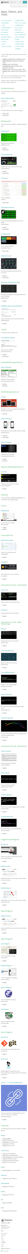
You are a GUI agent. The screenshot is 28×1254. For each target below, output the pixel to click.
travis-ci (4, 1153)
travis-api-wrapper (7, 1157)
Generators (11, 67)
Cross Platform (6, 46)
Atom (14, 956)
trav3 (4, 1140)
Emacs (14, 999)
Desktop (4, 41)
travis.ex (5, 1194)
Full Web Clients (7, 20)
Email (2, 1238)
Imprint (2, 1244)
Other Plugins (19, 46)
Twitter (2, 1240)
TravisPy (5, 1178)
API (16, 77)
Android (15, 61)
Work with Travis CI (4, 1228)
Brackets (15, 977)
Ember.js (21, 110)
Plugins (4, 69)
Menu (25, 2)
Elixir (24, 71)
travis (4, 1203)
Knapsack (5, 1145)
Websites (5, 59)
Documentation (4, 1233)
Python (20, 71)
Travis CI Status (5, 1251)
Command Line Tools (8, 66)
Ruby (9, 71)
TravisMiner (5, 1142)
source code (6, 115)
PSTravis (5, 1186)
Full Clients (16, 66)
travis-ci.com (6, 113)
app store (5, 413)
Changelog (3, 1235)
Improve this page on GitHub (19, 6)
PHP (17, 71)
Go (3, 73)
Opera (16, 69)
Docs (15, 2)
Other (23, 69)
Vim (13, 1021)
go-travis (5, 1211)
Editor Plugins (19, 44)
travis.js (4, 1159)
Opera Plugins (19, 41)
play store (5, 386)
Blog (11, 2)
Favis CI (4, 1162)
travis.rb (5, 1138)
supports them (14, 499)
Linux (3, 44)
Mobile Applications (8, 61)
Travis (5, 2)
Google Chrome (10, 69)
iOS (18, 61)
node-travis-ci (6, 1155)
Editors (20, 69)
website (5, 148)
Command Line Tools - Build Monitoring (19, 28)
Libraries (18, 49)
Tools (3, 25)
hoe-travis (5, 1144)
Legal (2, 1246)
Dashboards (5, 23)
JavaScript (13, 71)
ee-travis (5, 1160)
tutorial (4, 529)
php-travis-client (7, 1170)
